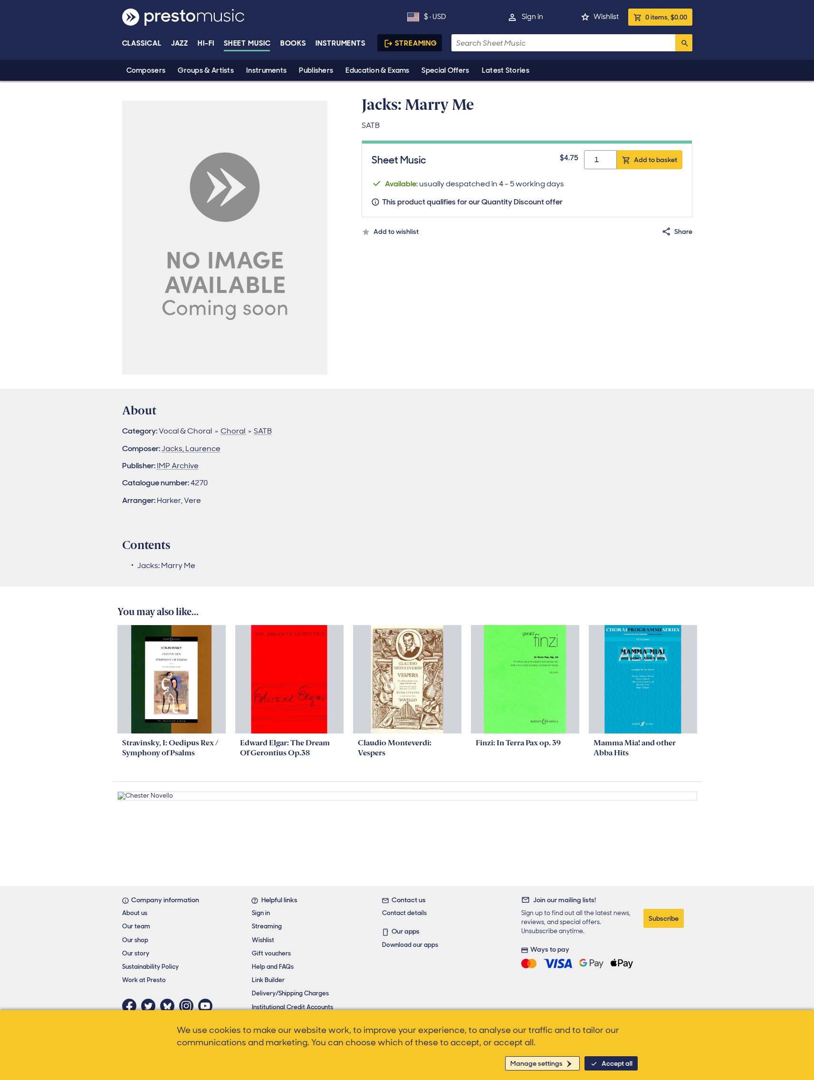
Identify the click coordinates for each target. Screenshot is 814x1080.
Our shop (135, 940)
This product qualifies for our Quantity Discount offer (472, 202)
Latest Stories (505, 70)
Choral (233, 431)
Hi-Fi (206, 43)
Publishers (316, 70)
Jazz (180, 43)
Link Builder (268, 980)
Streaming (416, 43)
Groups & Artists (206, 70)
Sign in (532, 16)
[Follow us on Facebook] (131, 1006)
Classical (142, 43)
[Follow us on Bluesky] (169, 1006)
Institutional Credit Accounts (292, 1007)
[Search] (683, 42)
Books (293, 43)
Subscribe (664, 918)
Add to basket (655, 159)
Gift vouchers (271, 953)
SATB (263, 431)
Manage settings (536, 1063)
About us (134, 913)
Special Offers (445, 70)
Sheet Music (247, 43)
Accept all (617, 1063)
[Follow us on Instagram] (188, 1006)
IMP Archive (178, 466)
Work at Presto (144, 980)
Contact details (404, 913)
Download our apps (410, 945)
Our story (135, 953)
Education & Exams (377, 70)
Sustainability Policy (150, 967)
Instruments (266, 70)
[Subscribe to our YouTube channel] (207, 1006)
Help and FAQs (273, 967)
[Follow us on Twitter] (150, 1006)
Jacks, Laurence (191, 448)
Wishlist (606, 16)
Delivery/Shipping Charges (290, 993)
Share (683, 231)
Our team (136, 926)
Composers (146, 70)
